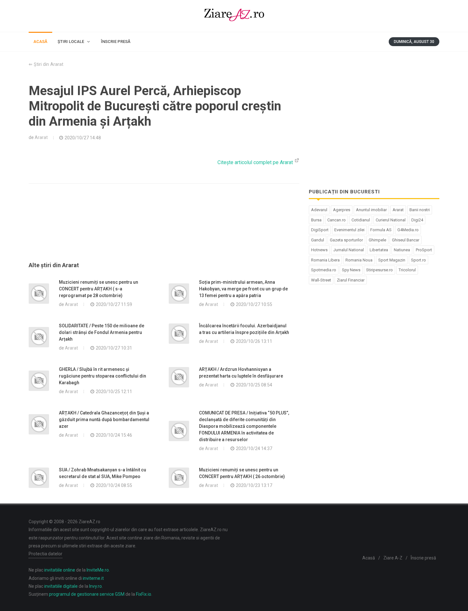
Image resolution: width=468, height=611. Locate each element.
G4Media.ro (408, 229)
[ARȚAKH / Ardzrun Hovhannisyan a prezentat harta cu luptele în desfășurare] (179, 377)
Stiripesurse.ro (379, 269)
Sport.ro (418, 260)
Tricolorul (407, 269)
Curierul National (391, 220)
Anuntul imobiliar (371, 209)
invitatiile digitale (61, 586)
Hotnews (319, 249)
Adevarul (319, 209)
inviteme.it (93, 578)
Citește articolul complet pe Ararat (255, 162)
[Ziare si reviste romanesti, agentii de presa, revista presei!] (234, 16)
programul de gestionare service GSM (86, 594)
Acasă (368, 557)
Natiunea (402, 249)
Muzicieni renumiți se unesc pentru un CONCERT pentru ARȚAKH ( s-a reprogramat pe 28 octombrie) (98, 289)
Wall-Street (321, 280)
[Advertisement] (164, 230)
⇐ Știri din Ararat (46, 64)
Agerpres (341, 209)
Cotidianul (360, 220)
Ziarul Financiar (351, 280)
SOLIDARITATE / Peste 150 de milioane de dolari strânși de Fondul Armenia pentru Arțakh (101, 332)
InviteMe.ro (98, 570)
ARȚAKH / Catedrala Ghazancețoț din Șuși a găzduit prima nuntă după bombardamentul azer (104, 419)
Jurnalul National (348, 249)
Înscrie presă (423, 557)
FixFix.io (143, 594)
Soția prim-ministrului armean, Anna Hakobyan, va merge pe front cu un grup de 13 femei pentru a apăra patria (243, 289)
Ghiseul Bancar (405, 240)
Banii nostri (419, 209)
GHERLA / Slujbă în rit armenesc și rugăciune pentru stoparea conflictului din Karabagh (102, 376)
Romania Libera (325, 260)
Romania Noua (358, 260)
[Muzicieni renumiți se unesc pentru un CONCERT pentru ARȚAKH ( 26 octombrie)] (179, 478)
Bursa (316, 220)
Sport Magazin (391, 260)
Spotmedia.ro (323, 269)
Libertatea (379, 249)
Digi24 (417, 220)
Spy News (351, 269)
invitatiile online (59, 570)
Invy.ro (95, 586)
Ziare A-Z (392, 557)
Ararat (41, 137)
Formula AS (381, 229)
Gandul (317, 240)
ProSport (424, 249)
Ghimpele (377, 240)
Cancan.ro (336, 220)
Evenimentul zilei (349, 229)
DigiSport (320, 229)
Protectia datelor (45, 553)
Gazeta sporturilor (346, 240)
